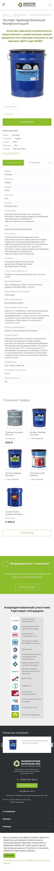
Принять (9, 855)
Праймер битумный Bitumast (14, 433)
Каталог (7, 819)
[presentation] (51, 162)
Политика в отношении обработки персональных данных (26, 861)
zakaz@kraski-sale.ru (27, 791)
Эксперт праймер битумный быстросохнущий (38, 433)
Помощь (7, 826)
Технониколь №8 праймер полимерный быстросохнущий (37, 474)
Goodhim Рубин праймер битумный (14, 513)
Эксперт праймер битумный (13, 474)
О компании (9, 811)
